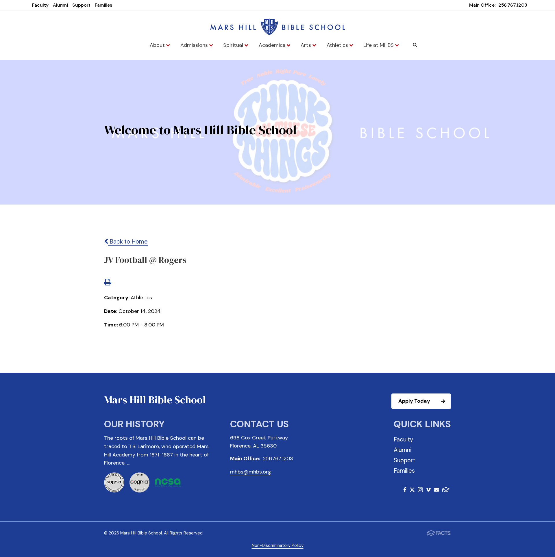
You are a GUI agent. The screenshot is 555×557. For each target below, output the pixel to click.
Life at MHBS (379, 45)
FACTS (445, 490)
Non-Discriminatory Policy (278, 545)
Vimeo (428, 490)
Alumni (60, 5)
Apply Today (414, 401)
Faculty (40, 5)
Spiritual (234, 45)
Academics (273, 45)
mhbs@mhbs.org (250, 471)
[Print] (107, 283)
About (158, 45)
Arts (306, 45)
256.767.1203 (512, 5)
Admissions (194, 45)
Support (81, 5)
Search (415, 45)
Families (103, 5)
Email (436, 490)
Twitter (412, 490)
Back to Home (128, 241)
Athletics (338, 45)
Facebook (404, 490)
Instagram (420, 490)
